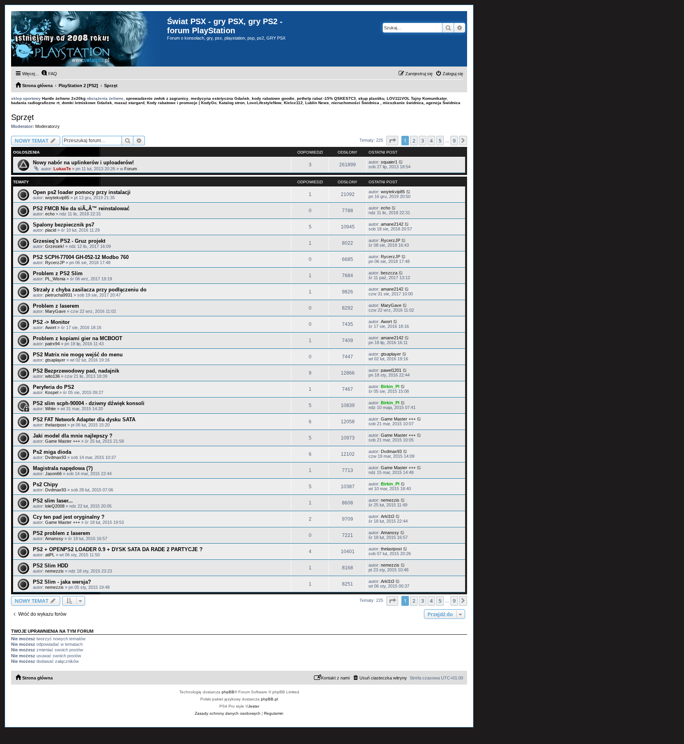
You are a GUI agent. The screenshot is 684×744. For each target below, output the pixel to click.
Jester (253, 706)
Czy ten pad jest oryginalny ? (68, 517)
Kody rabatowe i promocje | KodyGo (182, 103)
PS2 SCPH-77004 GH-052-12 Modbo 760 (81, 257)
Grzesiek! (54, 246)
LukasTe (62, 168)
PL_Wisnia (55, 278)
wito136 (52, 376)
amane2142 (392, 224)
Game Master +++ (398, 419)
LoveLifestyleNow (264, 103)
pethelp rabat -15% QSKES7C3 (326, 98)
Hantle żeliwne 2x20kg (64, 98)
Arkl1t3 (387, 516)
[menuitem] (49, 73)
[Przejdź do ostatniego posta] (401, 162)
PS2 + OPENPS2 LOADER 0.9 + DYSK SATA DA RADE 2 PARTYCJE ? (118, 549)
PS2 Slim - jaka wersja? (62, 582)
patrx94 (52, 343)
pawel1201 (391, 370)
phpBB (228, 692)
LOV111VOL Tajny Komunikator (417, 98)
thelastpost (55, 424)
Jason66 (53, 473)
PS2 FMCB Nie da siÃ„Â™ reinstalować (81, 208)
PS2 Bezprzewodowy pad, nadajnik (76, 371)
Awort (50, 327)
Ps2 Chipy (45, 484)
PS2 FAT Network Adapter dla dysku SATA (84, 419)
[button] (392, 140)
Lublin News (317, 103)
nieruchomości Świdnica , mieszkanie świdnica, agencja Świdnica (395, 103)
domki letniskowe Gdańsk (87, 103)
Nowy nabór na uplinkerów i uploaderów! (83, 163)
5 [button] (440, 140)
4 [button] (431, 140)
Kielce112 (293, 103)
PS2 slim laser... (53, 501)
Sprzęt (22, 117)
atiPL (50, 554)
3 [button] (422, 140)
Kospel (51, 392)
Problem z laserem (56, 306)
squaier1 (389, 162)
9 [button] (454, 140)
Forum (130, 168)
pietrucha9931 (58, 295)
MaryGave (55, 311)
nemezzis (390, 500)
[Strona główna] (89, 39)
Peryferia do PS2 (53, 387)
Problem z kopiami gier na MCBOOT (77, 338)
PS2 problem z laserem (61, 533)
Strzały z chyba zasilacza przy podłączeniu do (89, 290)
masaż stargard (129, 103)
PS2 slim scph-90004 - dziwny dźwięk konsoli (88, 403)
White (50, 408)
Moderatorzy (47, 126)
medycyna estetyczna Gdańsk (220, 98)
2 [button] (413, 140)
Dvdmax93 (55, 457)
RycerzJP (390, 240)
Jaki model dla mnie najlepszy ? (72, 436)
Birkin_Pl (390, 386)
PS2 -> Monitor (51, 322)
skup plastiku (371, 98)
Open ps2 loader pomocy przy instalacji (82, 192)
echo (50, 213)
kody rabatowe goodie (273, 98)
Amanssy (54, 538)
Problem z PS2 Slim (58, 273)
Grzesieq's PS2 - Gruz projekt (69, 241)
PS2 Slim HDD (50, 566)
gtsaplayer (55, 360)
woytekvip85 (57, 197)
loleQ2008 (55, 506)
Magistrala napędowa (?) (63, 468)
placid (50, 230)
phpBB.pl (269, 699)
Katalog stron (232, 103)
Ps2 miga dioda (52, 452)
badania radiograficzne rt (35, 103)
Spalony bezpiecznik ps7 (63, 225)
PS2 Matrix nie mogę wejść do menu (78, 355)
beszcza (389, 272)
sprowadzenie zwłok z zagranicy (157, 98)
